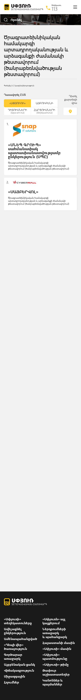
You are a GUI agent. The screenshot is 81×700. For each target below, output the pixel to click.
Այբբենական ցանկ (19, 664)
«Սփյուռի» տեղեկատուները (18, 621)
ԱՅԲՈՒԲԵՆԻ (44, 103)
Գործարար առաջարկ (13, 657)
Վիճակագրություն (19, 670)
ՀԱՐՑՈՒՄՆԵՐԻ (44, 111)
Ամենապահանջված (20, 639)
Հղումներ (11, 682)
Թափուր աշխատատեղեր (56, 672)
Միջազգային (14, 676)
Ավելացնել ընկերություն (15, 631)
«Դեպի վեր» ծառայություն (15, 647)
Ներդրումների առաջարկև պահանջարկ (54, 633)
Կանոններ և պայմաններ (52, 682)
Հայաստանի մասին (58, 643)
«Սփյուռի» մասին (56, 649)
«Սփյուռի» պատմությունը (54, 657)
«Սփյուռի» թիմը (55, 664)
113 (55, 9)
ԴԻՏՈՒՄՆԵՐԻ (17, 111)
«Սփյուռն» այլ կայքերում (53, 621)
